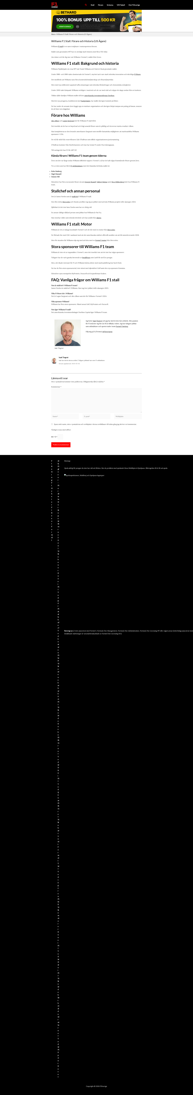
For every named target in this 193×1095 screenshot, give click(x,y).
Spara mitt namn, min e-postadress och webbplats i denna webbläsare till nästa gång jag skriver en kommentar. (95, 424)
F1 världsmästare (76, 166)
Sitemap (67, 461)
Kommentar (56, 387)
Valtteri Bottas (102, 182)
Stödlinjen (132, 468)
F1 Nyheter (51, 494)
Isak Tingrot (97, 321)
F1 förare (137, 74)
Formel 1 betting (122, 326)
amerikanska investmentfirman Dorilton (99, 96)
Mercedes (66, 202)
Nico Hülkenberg (117, 182)
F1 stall (60, 46)
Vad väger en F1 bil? (58, 888)
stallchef (75, 197)
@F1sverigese (107, 332)
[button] (86, 5)
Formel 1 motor (100, 240)
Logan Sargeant (68, 121)
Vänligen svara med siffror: (61, 430)
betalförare (86, 258)
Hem (53, 34)
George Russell (90, 182)
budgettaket (85, 101)
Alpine (98, 218)
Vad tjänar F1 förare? (58, 800)
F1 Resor (51, 515)
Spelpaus (141, 468)
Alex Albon (55, 121)
